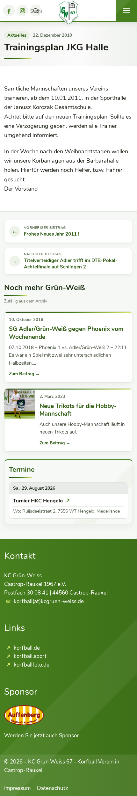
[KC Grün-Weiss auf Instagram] (22, 10)
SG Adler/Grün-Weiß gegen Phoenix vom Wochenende (66, 333)
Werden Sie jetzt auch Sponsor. (42, 735)
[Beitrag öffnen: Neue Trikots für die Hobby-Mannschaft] (19, 404)
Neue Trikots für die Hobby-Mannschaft (78, 410)
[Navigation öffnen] (126, 10)
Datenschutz (52, 788)
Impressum (17, 788)
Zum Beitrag (24, 374)
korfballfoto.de (30, 664)
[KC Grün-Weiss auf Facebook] (9, 10)
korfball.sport (29, 656)
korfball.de (26, 648)
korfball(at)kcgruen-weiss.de (49, 601)
